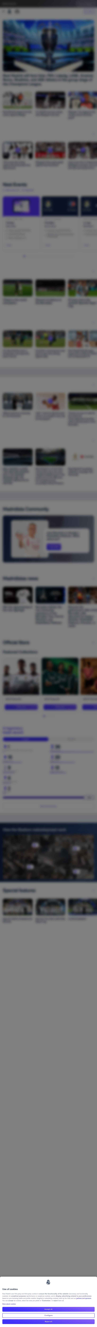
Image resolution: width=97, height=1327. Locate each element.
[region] (48, 1302)
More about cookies (9, 1304)
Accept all (48, 1309)
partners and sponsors (83, 1298)
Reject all (48, 1321)
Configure (48, 1315)
